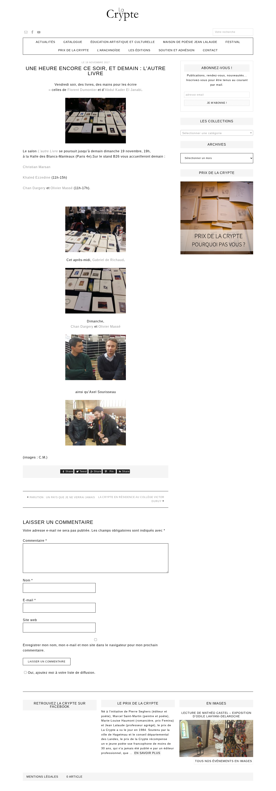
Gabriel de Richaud (108, 260)
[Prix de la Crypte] (216, 217)
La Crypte (138, 14)
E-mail (29, 600)
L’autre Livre (48, 151)
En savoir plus (147, 753)
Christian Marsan (37, 167)
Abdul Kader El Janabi (123, 90)
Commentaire (35, 540)
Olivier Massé (62, 188)
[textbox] (217, 133)
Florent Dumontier (82, 90)
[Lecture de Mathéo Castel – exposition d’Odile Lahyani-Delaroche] (216, 755)
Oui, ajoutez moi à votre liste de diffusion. (61, 672)
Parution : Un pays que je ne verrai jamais (62, 497)
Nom (28, 580)
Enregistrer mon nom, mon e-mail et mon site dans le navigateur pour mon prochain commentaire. (90, 647)
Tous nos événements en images (223, 761)
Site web (30, 620)
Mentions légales (42, 776)
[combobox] (216, 133)
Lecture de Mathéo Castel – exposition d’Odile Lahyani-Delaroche (216, 714)
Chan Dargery (34, 188)
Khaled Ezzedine (37, 177)
